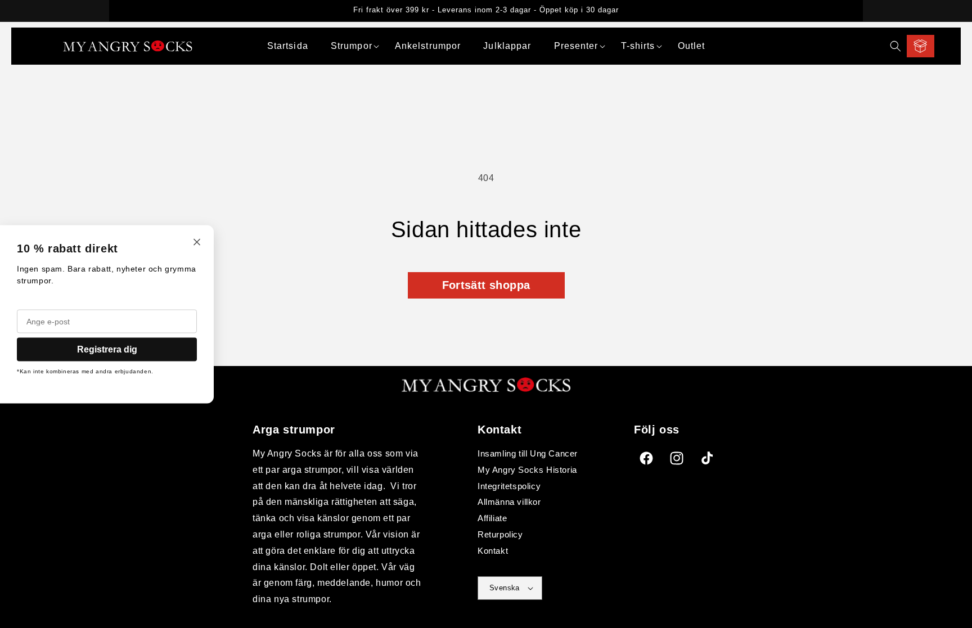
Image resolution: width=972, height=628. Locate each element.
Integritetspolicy (509, 486)
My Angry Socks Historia (527, 470)
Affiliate (492, 518)
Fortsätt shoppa (486, 285)
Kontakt (493, 550)
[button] (352, 46)
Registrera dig (107, 349)
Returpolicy (500, 534)
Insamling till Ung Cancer (528, 453)
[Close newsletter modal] (197, 243)
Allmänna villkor (509, 502)
